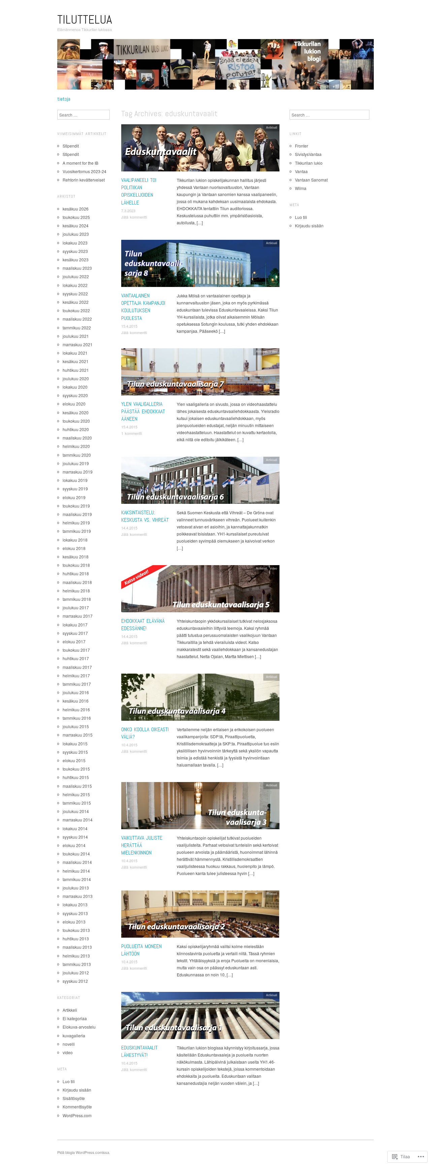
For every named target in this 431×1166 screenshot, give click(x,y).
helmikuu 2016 (76, 709)
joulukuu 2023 (76, 234)
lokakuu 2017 (75, 624)
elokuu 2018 (74, 548)
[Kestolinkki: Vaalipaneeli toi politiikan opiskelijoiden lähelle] (200, 149)
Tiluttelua (84, 19)
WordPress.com (77, 1115)
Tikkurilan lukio (309, 163)
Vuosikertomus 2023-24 (84, 171)
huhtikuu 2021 (76, 370)
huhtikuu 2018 (76, 573)
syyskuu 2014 (75, 837)
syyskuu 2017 (75, 633)
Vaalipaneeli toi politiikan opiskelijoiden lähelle (138, 191)
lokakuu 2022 (75, 285)
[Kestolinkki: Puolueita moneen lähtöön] (200, 915)
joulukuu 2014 (76, 811)
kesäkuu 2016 (76, 701)
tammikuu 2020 (77, 455)
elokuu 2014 (74, 845)
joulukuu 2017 (76, 607)
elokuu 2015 (74, 760)
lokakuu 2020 (75, 387)
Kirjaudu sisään (77, 1090)
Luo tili (69, 1081)
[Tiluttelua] (215, 67)
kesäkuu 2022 (76, 302)
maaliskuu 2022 (77, 319)
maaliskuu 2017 (77, 667)
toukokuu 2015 (76, 769)
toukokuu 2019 (76, 506)
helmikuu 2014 (76, 871)
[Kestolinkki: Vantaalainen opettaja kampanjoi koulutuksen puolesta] (200, 265)
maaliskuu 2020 (77, 438)
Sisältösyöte (74, 1098)
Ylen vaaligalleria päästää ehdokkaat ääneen (143, 411)
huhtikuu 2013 (76, 938)
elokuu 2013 (74, 922)
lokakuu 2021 (75, 353)
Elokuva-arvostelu (79, 1027)
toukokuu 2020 (76, 421)
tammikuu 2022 (77, 327)
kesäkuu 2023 (76, 259)
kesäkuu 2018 (76, 556)
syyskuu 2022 (75, 293)
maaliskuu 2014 (77, 862)
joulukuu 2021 (76, 336)
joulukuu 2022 (76, 276)
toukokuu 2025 (76, 217)
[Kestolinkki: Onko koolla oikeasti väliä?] (200, 699)
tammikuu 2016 (77, 718)
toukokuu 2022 (76, 310)
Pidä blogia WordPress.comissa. (83, 1152)
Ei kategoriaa (75, 1018)
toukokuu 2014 (76, 853)
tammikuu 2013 (77, 964)
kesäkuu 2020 (76, 412)
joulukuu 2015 (76, 726)
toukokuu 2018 (76, 565)
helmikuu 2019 (76, 522)
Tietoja (63, 99)
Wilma (300, 188)
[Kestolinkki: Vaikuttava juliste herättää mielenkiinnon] (200, 807)
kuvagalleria (74, 1035)
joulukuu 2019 (76, 463)
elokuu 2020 (74, 404)
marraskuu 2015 (78, 735)
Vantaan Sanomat (311, 180)
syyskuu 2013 (75, 913)
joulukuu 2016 (76, 692)
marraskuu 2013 (78, 896)
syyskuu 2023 (75, 251)
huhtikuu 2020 (76, 429)
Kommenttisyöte (77, 1106)
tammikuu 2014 (77, 879)
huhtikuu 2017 (76, 658)
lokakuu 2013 (75, 904)
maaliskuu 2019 (77, 514)
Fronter (301, 146)
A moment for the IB (80, 163)
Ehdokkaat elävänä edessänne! (143, 624)
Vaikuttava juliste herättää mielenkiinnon (141, 845)
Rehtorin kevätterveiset (84, 180)
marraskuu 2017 (78, 616)
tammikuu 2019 (77, 531)
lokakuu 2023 (75, 243)
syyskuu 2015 (75, 752)
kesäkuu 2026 (76, 209)
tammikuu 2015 (77, 803)
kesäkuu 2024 (76, 225)
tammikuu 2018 (77, 599)
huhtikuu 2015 (76, 777)
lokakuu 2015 (75, 743)
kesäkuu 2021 (76, 361)
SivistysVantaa (308, 154)
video (273, 351)
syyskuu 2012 (75, 981)
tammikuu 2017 (77, 684)
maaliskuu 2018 (77, 582)
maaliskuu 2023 (77, 268)
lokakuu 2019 (75, 480)
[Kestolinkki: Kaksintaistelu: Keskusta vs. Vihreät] (200, 482)
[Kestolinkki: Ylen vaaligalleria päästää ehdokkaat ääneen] (200, 373)
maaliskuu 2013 (77, 947)
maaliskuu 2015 (77, 786)
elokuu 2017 (74, 641)
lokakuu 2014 (75, 828)
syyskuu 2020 (75, 395)
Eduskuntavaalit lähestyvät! (139, 1051)
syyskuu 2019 (75, 488)
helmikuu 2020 (76, 446)
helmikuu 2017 (76, 675)
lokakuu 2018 (75, 540)
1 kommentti (131, 433)
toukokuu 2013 (76, 930)
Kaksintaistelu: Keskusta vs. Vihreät (145, 516)
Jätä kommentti (134, 217)
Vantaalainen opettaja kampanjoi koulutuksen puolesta (143, 307)
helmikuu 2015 (76, 794)
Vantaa (301, 171)
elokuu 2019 (74, 497)
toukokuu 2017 (76, 650)
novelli (69, 1044)
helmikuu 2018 (76, 590)
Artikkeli (271, 127)
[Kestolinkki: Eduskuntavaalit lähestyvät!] (200, 1017)
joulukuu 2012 (76, 972)
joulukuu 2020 (76, 378)
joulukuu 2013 (76, 887)
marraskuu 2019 (78, 472)
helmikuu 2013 (76, 956)
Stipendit (71, 146)
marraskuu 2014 (78, 819)
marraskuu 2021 (78, 344)
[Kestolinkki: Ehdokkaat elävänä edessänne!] (200, 590)
